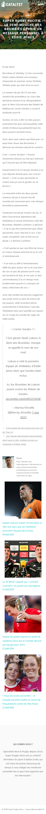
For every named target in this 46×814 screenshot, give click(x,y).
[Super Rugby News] (12, 4)
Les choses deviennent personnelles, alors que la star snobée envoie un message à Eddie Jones (22, 440)
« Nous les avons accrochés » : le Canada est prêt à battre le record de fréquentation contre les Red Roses (21, 699)
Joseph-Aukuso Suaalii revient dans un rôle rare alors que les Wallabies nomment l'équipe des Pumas (22, 526)
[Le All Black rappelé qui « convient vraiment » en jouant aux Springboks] (23, 575)
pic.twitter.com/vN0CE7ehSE (23, 398)
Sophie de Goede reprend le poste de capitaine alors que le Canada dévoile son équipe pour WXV (21, 640)
